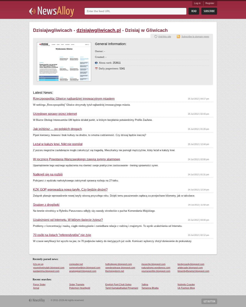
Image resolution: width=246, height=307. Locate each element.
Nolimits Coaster (186, 284)
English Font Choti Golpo (118, 284)
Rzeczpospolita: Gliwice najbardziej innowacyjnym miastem (74, 98)
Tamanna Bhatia (150, 288)
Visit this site (164, 36)
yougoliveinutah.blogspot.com (48, 267)
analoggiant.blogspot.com (82, 271)
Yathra (144, 284)
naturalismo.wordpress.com (155, 267)
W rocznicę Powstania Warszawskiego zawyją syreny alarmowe (76, 159)
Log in (197, 3)
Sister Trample (76, 284)
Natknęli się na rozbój (48, 174)
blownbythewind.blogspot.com (193, 271)
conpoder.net (76, 264)
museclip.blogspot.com (153, 264)
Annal (36, 288)
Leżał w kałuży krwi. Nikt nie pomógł (57, 144)
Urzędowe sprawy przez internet (55, 113)
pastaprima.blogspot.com (46, 271)
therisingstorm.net (114, 271)
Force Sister (39, 284)
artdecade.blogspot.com (190, 267)
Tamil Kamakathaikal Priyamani (121, 288)
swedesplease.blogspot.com (120, 267)
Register (209, 3)
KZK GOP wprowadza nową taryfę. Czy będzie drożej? (70, 189)
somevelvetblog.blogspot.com (84, 267)
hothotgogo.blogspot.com (118, 264)
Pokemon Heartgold (79, 288)
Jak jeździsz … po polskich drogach (57, 129)
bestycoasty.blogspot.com (191, 264)
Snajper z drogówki (46, 204)
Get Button (209, 301)
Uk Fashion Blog (186, 288)
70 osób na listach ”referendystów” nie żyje (62, 235)
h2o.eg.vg (38, 264)
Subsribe (209, 11)
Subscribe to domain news (195, 36)
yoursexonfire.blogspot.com (155, 271)
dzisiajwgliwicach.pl (98, 30)
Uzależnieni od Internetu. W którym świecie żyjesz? (68, 219)
